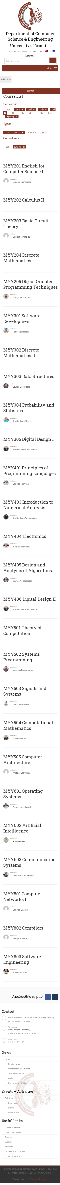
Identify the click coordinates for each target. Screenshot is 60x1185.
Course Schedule (12, 1127)
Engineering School (13, 1156)
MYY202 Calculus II (23, 200)
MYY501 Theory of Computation (22, 630)
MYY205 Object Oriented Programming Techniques (30, 284)
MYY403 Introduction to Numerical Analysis (28, 504)
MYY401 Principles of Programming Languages (29, 470)
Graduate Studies (16, 1073)
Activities (9, 1097)
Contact (25, 51)
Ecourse (8, 1136)
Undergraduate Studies (19, 1068)
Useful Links (37, 51)
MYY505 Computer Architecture (22, 759)
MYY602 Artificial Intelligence (22, 828)
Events (11, 1107)
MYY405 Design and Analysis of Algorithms (27, 567)
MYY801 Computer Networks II (22, 896)
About (16, 51)
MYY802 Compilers (23, 928)
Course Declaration (14, 1132)
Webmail (9, 1146)
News (7, 1058)
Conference (13, 1112)
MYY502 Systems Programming (21, 657)
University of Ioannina (15, 1151)
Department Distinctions (19, 1082)
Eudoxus (8, 1141)
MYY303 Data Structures (28, 376)
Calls (10, 1078)
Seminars (12, 1102)
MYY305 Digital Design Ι (28, 439)
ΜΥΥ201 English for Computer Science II (24, 168)
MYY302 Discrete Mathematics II (21, 352)
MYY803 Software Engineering (22, 959)
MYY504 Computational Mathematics (28, 725)
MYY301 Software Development (21, 318)
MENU (4, 79)
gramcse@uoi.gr (16, 1041)
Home (8, 51)
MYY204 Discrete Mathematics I (21, 257)
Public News (14, 1063)
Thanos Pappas (38, 1179)
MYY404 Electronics (24, 536)
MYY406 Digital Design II (29, 599)
